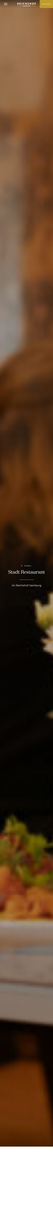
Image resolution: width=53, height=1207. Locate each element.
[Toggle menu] (5, 4)
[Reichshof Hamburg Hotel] (26, 4)
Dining (27, 566)
